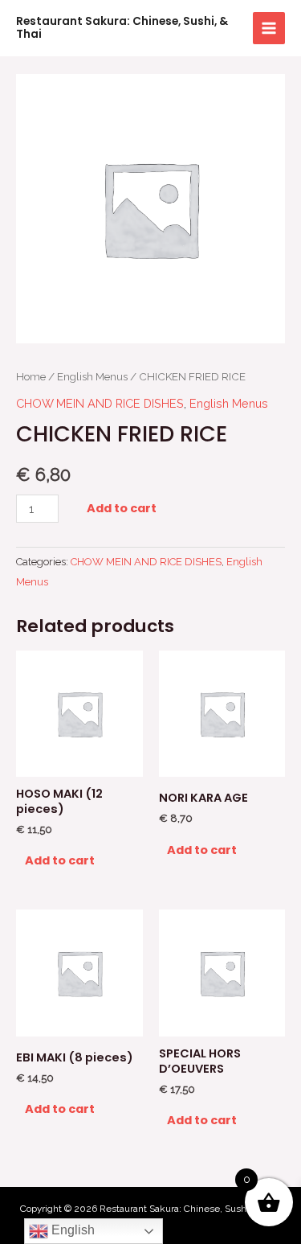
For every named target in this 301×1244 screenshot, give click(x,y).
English (71, 1230)
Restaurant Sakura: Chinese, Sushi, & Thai (122, 28)
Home (31, 376)
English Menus (92, 376)
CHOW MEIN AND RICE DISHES (100, 403)
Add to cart (122, 508)
